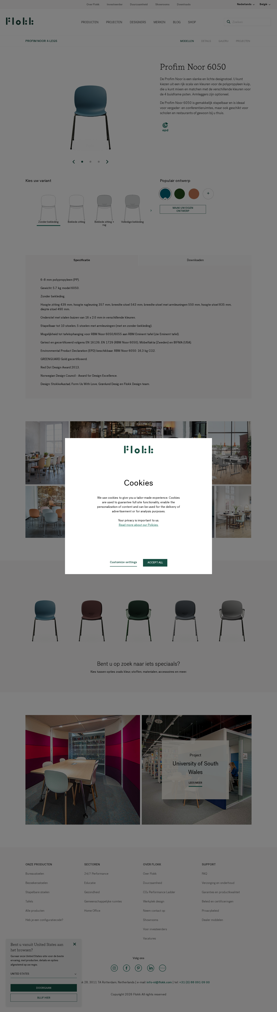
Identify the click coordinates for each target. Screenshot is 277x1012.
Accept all (155, 562)
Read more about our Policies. (138, 525)
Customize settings (123, 562)
